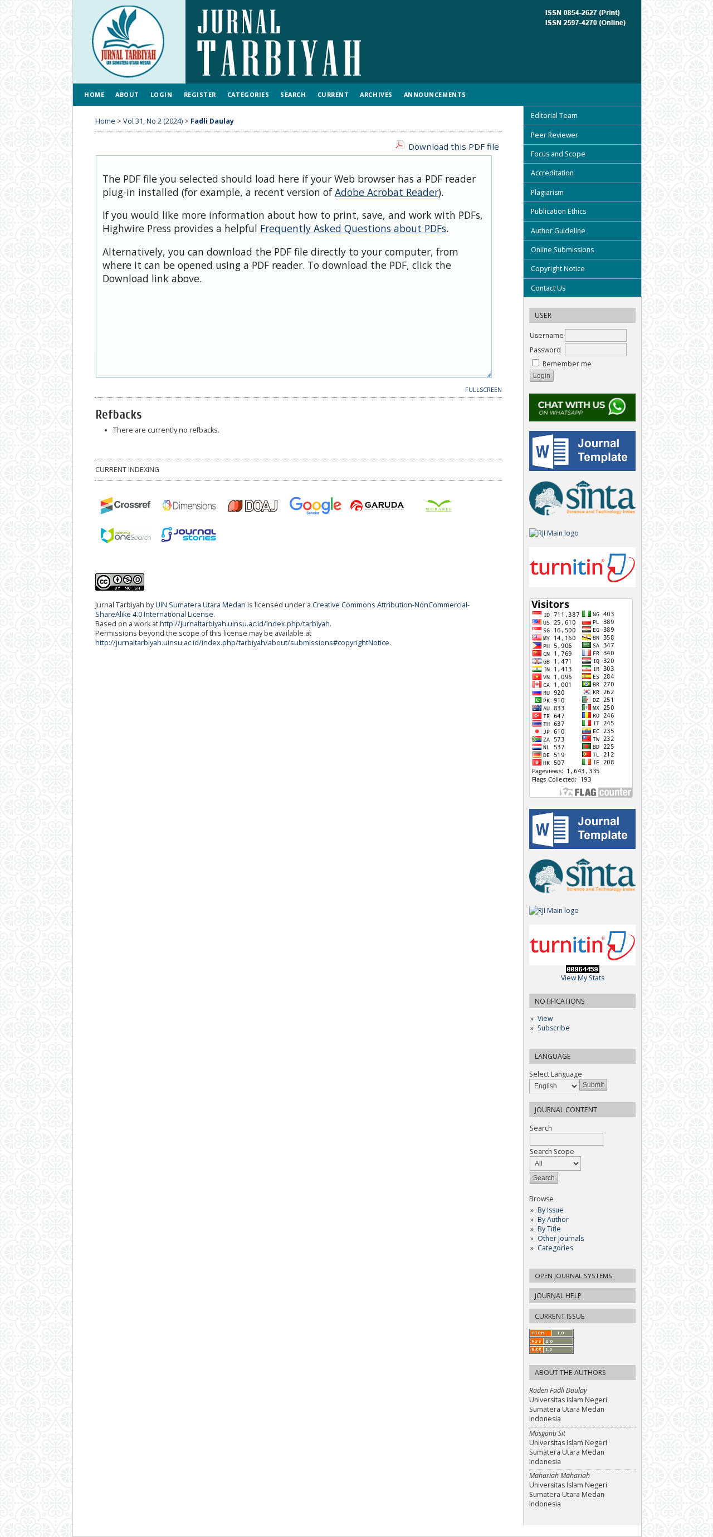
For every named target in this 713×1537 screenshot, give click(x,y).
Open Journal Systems (573, 1275)
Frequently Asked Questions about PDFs (353, 228)
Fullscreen (483, 390)
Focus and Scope (558, 154)
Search (293, 94)
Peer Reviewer (554, 135)
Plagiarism (547, 192)
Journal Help (558, 1295)
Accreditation (552, 173)
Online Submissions (562, 249)
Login (161, 94)
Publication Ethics (558, 211)
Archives (376, 94)
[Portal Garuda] (376, 506)
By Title (549, 1229)
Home (94, 94)
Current (333, 94)
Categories (555, 1248)
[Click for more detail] (126, 506)
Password (545, 350)
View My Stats (582, 978)
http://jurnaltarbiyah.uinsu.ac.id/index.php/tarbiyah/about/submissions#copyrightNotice (242, 642)
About (127, 94)
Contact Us (548, 288)
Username (547, 335)
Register (200, 94)
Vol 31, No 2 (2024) (153, 121)
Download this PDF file (453, 146)
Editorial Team (554, 115)
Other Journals (561, 1238)
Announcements (435, 94)
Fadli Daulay (212, 121)
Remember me (567, 364)
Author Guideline (558, 230)
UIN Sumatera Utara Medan (200, 605)
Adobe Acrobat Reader (386, 192)
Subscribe (554, 1028)
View (545, 1018)
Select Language (555, 1074)
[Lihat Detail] (315, 506)
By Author (553, 1219)
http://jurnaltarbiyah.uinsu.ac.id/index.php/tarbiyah (245, 623)
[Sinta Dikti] (582, 516)
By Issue (551, 1210)
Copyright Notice (558, 268)
